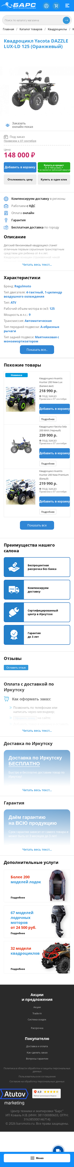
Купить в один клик (54, 179)
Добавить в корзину (20, 167)
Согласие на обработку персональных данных (37, 1081)
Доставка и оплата (37, 1046)
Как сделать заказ (37, 1052)
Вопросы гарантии (37, 1058)
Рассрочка (37, 1028)
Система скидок (37, 1019)
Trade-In (37, 1013)
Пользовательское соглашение (37, 1076)
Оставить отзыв (16, 667)
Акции (37, 1007)
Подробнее (47, 419)
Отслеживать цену (20, 179)
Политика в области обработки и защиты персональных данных (37, 1070)
